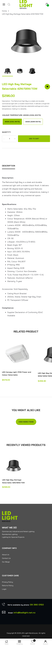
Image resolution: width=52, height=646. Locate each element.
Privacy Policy (7, 582)
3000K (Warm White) (33, 122)
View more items (26, 422)
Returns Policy (7, 585)
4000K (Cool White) (12, 122)
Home (4, 11)
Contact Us (6, 558)
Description (8, 165)
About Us (5, 555)
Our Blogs (6, 562)
